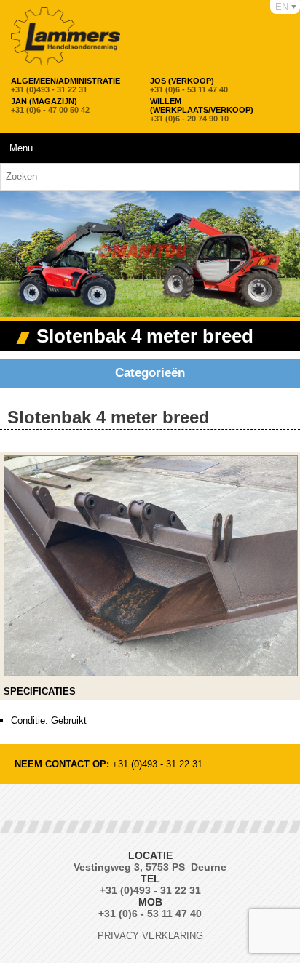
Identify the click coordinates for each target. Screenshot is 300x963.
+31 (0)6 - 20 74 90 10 (201, 110)
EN (281, 6)
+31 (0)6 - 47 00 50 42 (50, 105)
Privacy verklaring (150, 935)
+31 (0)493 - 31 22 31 (65, 85)
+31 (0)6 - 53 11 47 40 (189, 85)
